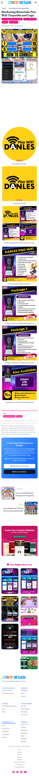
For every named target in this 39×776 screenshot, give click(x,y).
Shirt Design (24, 711)
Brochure (4, 737)
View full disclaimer (24, 434)
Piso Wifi (19, 416)
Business (5, 22)
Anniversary (24, 724)
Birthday (23, 727)
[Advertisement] (19, 105)
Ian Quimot (20, 26)
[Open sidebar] (35, 2)
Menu (3, 711)
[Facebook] (14, 772)
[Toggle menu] (1, 2)
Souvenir (23, 696)
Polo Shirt (23, 706)
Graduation (24, 738)
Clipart (22, 693)
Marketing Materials (9, 416)
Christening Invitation (8, 693)
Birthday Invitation (7, 690)
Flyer (3, 726)
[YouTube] (25, 772)
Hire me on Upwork (20, 471)
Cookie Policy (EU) (19, 767)
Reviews (19, 752)
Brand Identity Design (30, 19)
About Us (19, 757)
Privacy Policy (19, 764)
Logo (3, 709)
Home (4, 8)
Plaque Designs (25, 709)
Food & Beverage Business (9, 706)
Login (19, 749)
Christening (24, 733)
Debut (22, 736)
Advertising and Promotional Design (19, 8)
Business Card (13, 22)
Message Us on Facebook (20, 466)
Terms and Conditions (19, 762)
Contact (19, 754)
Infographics (5, 731)
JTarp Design (16, 746)
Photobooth (24, 730)
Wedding (23, 741)
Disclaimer (19, 759)
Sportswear (24, 714)
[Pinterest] (21, 772)
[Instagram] (17, 772)
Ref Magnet (24, 690)
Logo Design (5, 734)
